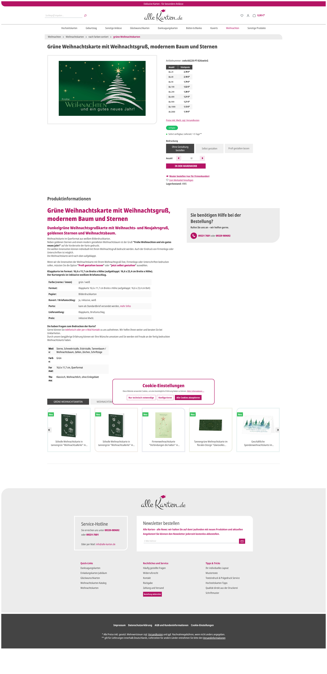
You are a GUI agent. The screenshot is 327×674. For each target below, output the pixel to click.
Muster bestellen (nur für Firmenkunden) (189, 176)
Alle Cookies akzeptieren (188, 397)
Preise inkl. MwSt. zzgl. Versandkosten (182, 120)
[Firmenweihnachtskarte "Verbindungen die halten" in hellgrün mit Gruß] (163, 425)
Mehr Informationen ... (195, 391)
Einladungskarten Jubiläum (93, 573)
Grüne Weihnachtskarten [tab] (68, 401)
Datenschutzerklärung (140, 625)
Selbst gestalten (209, 148)
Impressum (119, 625)
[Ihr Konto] (248, 15)
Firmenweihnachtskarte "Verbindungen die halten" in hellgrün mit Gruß (163, 443)
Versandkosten (155, 634)
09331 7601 (204, 235)
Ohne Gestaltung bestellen (180, 148)
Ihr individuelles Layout (217, 568)
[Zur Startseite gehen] (163, 15)
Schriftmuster (212, 593)
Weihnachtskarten (89, 588)
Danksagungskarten (90, 568)
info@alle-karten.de (105, 544)
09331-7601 (92, 534)
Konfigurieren (165, 397)
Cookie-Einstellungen (202, 625)
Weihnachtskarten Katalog (93, 583)
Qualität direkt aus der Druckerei (222, 588)
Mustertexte (212, 573)
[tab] (69, 199)
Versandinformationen (214, 638)
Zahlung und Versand (153, 588)
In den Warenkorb (186, 166)
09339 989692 (223, 235)
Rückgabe (148, 583)
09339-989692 (112, 530)
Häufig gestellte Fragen (154, 568)
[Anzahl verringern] (178, 158)
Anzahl (169, 158)
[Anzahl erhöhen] (202, 158)
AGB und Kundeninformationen (171, 625)
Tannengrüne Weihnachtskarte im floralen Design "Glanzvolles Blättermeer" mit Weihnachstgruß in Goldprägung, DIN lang (211, 443)
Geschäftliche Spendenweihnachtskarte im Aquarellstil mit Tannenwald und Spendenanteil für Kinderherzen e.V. (258, 443)
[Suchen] (85, 15)
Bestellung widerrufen (152, 594)
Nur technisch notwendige (141, 397)
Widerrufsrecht (150, 573)
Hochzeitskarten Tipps (216, 583)
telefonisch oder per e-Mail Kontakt (82, 329)
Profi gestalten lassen (238, 148)
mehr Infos (125, 306)
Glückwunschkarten (90, 578)
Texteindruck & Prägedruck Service (223, 578)
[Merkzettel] (242, 15)
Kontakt (147, 578)
